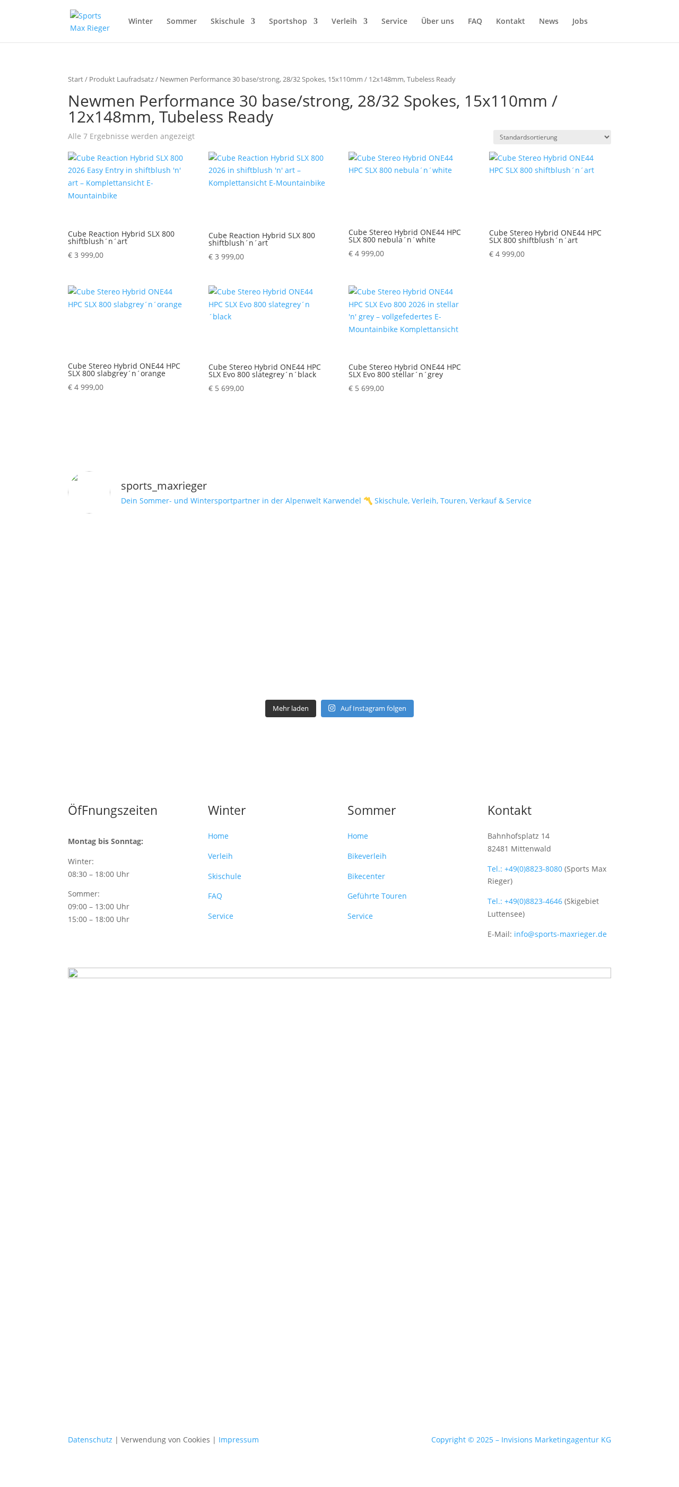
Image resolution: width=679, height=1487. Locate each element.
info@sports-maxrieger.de (560, 934)
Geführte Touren (377, 896)
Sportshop (288, 22)
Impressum (239, 1439)
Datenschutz (90, 1439)
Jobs (580, 22)
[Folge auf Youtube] (350, 1339)
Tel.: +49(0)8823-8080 (525, 869)
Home (218, 836)
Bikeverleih (367, 856)
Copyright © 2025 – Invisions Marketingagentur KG (521, 1439)
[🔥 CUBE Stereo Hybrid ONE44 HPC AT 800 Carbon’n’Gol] (340, 608)
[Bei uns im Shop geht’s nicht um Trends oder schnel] (157, 576)
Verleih (344, 22)
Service (394, 22)
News (549, 22)
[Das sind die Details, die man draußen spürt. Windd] (522, 557)
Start (75, 79)
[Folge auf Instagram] (307, 1339)
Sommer (182, 22)
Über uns (437, 22)
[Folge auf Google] (371, 1339)
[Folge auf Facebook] (328, 1339)
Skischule (228, 22)
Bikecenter (366, 876)
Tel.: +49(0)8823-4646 (525, 901)
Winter (140, 22)
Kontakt (510, 22)
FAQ (475, 22)
